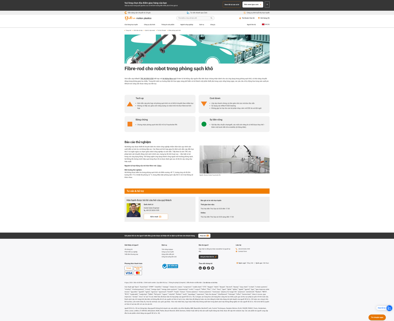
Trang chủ (128, 30)
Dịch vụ (201, 24)
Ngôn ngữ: (246, 263)
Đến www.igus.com (251, 4)
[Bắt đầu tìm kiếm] (211, 18)
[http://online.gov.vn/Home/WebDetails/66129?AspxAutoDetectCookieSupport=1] (170, 266)
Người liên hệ (251, 24)
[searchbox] (193, 18)
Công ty (212, 24)
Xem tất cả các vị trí (232, 5)
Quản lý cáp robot (150, 30)
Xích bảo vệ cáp (138, 30)
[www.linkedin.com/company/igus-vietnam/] (200, 268)
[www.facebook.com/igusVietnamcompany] (204, 268)
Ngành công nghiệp (186, 24)
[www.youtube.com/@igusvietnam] (212, 268)
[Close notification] (267, 5)
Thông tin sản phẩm (167, 24)
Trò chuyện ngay (377, 317)
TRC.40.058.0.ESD (147, 79)
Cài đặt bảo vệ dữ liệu (210, 282)
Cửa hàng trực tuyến (131, 24)
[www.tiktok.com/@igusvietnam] (208, 268)
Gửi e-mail (154, 217)
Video (159, 166)
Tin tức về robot (161, 30)
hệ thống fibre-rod (169, 79)
